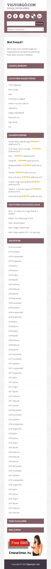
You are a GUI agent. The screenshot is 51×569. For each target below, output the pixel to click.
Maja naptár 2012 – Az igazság (27, 232)
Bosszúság (13, 89)
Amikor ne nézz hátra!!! (18, 103)
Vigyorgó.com (21, 5)
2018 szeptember (15, 312)
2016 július (12, 433)
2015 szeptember (15, 480)
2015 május (13, 498)
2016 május (13, 443)
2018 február (14, 345)
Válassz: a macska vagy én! (20, 189)
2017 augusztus (15, 373)
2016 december (15, 410)
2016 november (15, 415)
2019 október (14, 251)
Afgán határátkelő (16, 113)
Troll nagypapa (14, 85)
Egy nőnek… (13, 122)
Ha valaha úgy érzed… (24, 218)
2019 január (13, 293)
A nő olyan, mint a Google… (20, 149)
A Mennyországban (16, 99)
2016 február (14, 456)
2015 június (13, 494)
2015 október (14, 475)
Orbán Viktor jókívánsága (19, 141)
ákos (10, 211)
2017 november (15, 359)
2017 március (14, 396)
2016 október (14, 419)
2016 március (14, 452)
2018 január (13, 349)
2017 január (13, 405)
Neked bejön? (20, 223)
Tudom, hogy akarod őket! (19, 182)
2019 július (12, 265)
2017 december (15, 354)
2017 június (13, 382)
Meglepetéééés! (15, 165)
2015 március (14, 508)
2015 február (14, 512)
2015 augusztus (15, 484)
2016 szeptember (15, 424)
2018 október (14, 307)
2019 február (14, 289)
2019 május (13, 275)
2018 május (13, 331)
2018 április (13, 335)
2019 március (14, 284)
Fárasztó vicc (14, 117)
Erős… (11, 156)
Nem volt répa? (14, 177)
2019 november (15, 247)
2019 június (13, 270)
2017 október (14, 363)
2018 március (14, 340)
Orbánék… (13, 160)
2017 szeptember (15, 368)
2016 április (13, 447)
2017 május (13, 387)
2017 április (13, 391)
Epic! (10, 94)
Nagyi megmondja (21, 227)
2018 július (12, 321)
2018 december (15, 298)
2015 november (15, 470)
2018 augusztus (15, 317)
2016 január (13, 461)
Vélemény (12, 108)
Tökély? (11, 172)
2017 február (14, 401)
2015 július (12, 489)
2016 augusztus (15, 429)
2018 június (13, 326)
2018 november (15, 303)
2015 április (13, 503)
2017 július (12, 377)
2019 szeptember (15, 256)
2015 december (15, 466)
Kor (9, 127)
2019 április (13, 279)
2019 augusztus (15, 261)
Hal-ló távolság (14, 196)
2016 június (13, 438)
